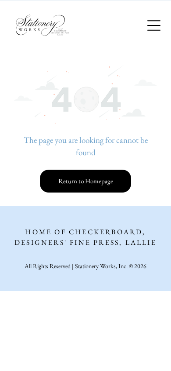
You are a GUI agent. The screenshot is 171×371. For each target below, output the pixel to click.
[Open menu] (153, 25)
